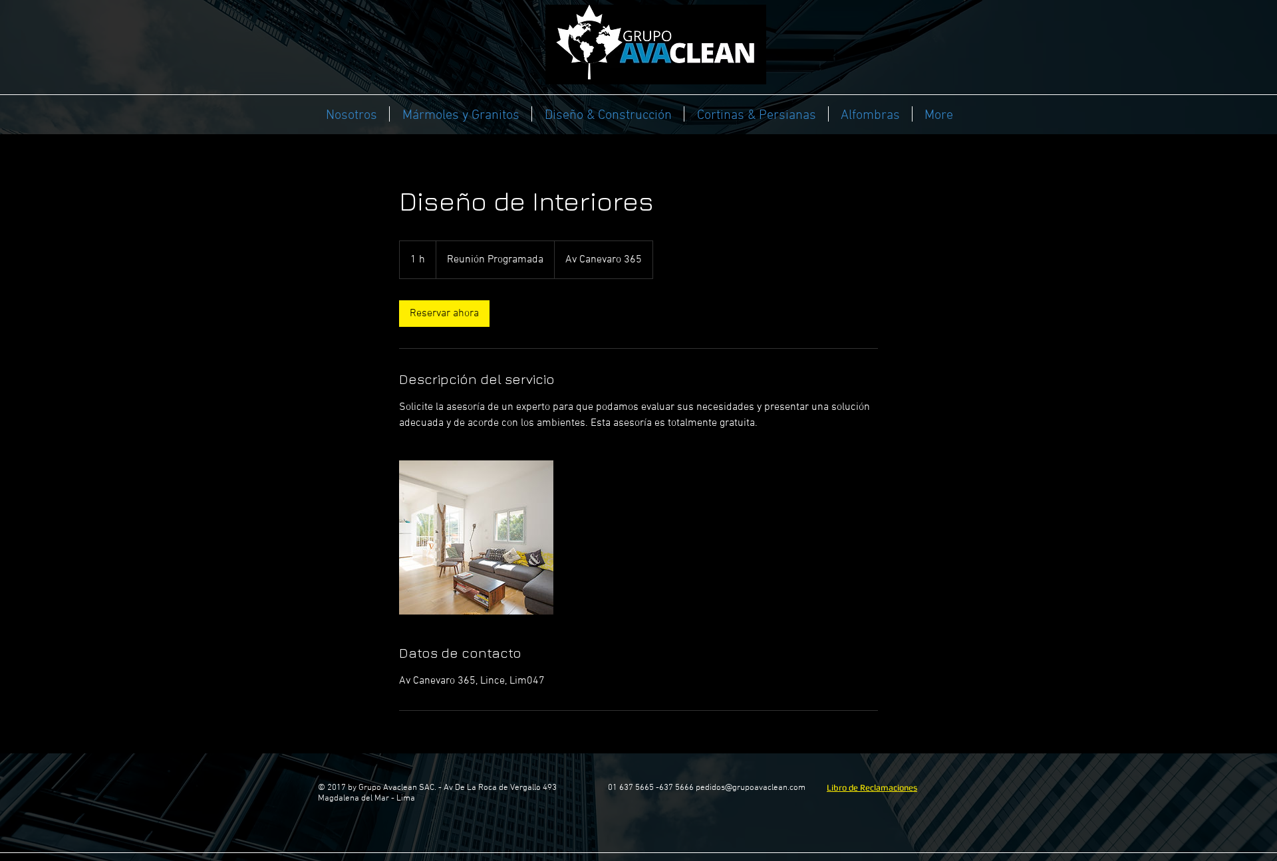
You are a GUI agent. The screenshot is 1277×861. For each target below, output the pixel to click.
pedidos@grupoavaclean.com (750, 788)
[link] (444, 313)
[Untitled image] (476, 537)
